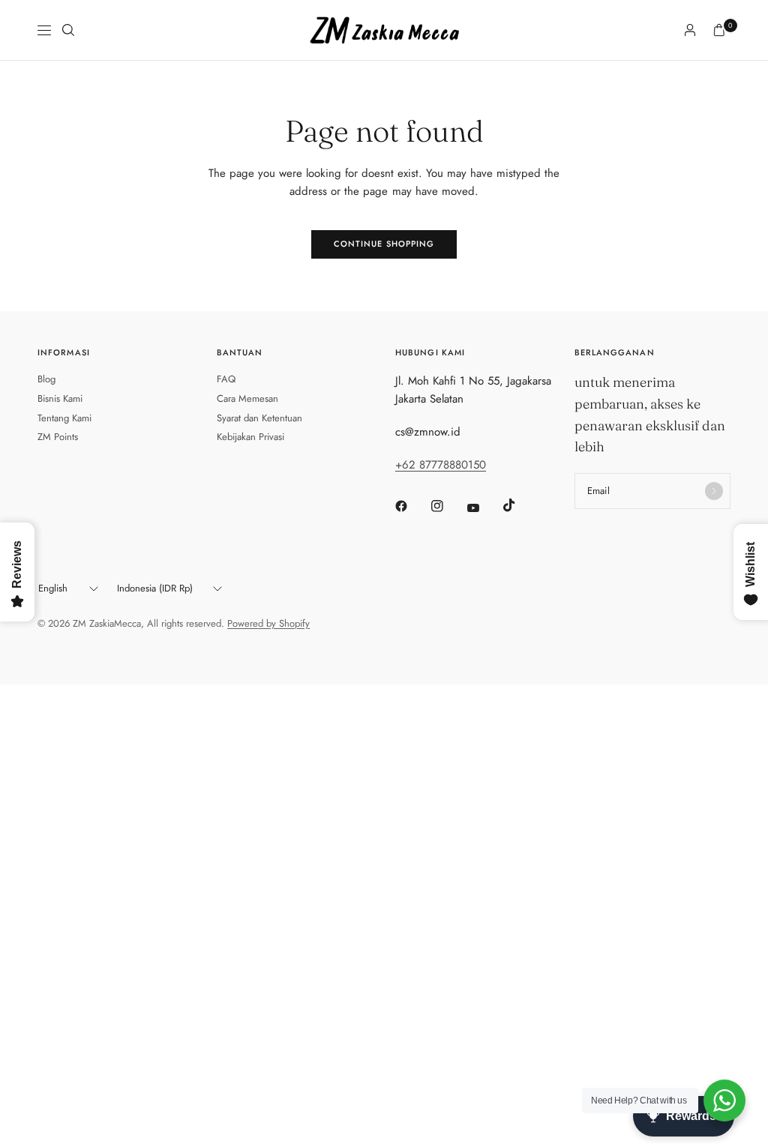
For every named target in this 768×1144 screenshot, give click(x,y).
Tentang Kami (65, 418)
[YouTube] (483, 507)
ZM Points (58, 437)
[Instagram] (447, 506)
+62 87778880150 (440, 465)
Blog (47, 379)
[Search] (68, 30)
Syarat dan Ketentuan (259, 418)
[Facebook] (411, 506)
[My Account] (690, 30)
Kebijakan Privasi (250, 437)
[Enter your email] (714, 491)
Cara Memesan (247, 398)
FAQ (226, 379)
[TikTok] (519, 505)
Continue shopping (384, 244)
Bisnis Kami (60, 398)
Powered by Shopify (268, 623)
